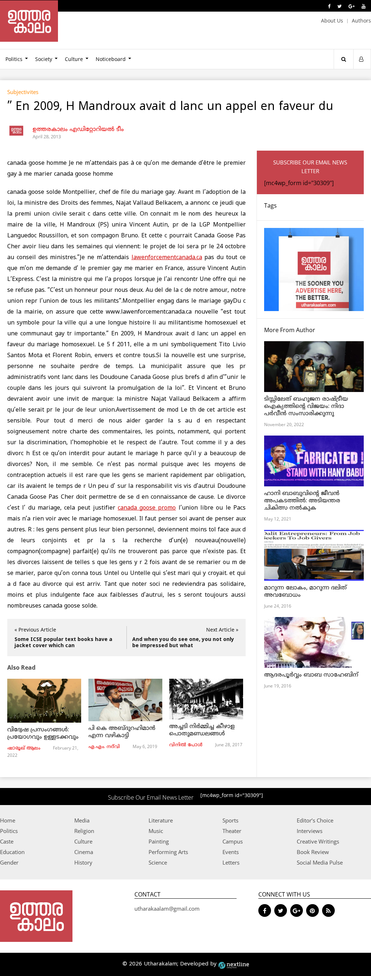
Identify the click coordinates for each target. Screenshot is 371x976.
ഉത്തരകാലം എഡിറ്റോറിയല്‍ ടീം (78, 129)
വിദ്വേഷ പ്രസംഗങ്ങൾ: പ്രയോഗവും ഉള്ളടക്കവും (43, 733)
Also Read (21, 667)
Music (156, 830)
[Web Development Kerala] (233, 964)
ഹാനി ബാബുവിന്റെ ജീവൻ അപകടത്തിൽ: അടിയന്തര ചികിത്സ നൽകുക (302, 501)
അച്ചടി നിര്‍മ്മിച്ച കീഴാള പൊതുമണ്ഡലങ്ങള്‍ (202, 730)
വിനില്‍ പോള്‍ (186, 745)
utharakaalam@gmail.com (167, 908)
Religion (84, 830)
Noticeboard (111, 59)
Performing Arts (168, 851)
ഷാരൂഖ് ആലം (23, 748)
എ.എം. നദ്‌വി (104, 747)
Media (81, 820)
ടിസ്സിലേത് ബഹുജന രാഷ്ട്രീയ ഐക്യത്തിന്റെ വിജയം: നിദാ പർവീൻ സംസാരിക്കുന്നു (306, 406)
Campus (232, 841)
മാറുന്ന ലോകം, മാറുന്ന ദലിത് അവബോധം (305, 591)
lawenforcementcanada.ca (167, 257)
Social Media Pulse (320, 862)
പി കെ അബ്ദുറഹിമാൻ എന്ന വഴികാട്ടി (121, 732)
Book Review (313, 851)
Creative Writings (318, 841)
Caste (6, 841)
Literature (161, 820)
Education (12, 851)
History (83, 862)
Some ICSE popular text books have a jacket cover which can (63, 643)
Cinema (83, 851)
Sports (230, 820)
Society (43, 59)
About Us (332, 20)
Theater (231, 830)
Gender (9, 862)
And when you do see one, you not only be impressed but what (183, 643)
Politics (9, 830)
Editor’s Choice (315, 820)
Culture (74, 59)
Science (158, 862)
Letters (230, 862)
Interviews (309, 830)
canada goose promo (147, 508)
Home (7, 820)
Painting (159, 841)
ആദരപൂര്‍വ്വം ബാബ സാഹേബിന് (311, 675)
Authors (361, 20)
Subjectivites (22, 91)
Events (230, 851)
